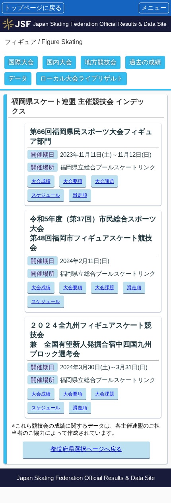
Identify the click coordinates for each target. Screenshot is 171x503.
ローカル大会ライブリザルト (81, 78)
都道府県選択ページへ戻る (86, 448)
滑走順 (80, 195)
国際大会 (21, 62)
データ (17, 78)
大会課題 (104, 181)
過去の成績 (145, 62)
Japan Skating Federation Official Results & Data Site (100, 24)
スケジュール (45, 195)
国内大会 (59, 62)
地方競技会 (101, 62)
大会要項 (72, 181)
